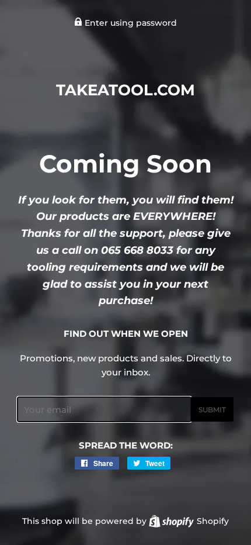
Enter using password (129, 23)
